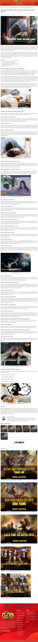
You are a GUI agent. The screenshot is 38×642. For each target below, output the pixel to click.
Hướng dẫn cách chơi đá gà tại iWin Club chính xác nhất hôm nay (11, 544)
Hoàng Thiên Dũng (12, 14)
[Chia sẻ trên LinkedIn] (23, 442)
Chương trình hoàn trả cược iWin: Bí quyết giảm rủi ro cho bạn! (11, 571)
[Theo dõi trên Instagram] (3, 631)
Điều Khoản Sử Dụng (20, 615)
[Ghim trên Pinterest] (21, 442)
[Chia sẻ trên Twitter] (18, 442)
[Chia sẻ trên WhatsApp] (14, 442)
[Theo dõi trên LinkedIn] (8, 631)
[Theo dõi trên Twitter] (4, 631)
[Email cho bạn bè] (20, 442)
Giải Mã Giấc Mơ (7, 7)
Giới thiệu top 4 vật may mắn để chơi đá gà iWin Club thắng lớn (11, 480)
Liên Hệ (18, 618)
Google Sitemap (20, 620)
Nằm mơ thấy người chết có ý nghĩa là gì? (9, 61)
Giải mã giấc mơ (20, 634)
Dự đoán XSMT (19, 627)
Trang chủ (2, 7)
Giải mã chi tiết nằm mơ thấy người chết (9, 62)
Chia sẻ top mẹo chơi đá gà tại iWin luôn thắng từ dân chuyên (11, 512)
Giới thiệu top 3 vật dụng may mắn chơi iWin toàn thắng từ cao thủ (11, 598)
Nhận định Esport (20, 632)
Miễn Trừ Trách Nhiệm (21, 612)
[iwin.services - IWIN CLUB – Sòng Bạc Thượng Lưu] (19, 4)
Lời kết (4, 66)
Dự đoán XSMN (20, 629)
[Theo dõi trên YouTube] (9, 631)
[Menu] (1, 4)
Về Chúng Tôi (19, 617)
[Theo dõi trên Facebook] (1, 631)
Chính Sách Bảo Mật (20, 613)
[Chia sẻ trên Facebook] (16, 442)
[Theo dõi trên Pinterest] (6, 631)
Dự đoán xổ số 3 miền (21, 624)
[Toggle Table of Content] (17, 60)
